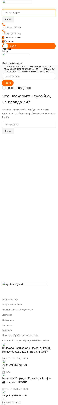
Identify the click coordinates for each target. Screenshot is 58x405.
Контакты (7, 325)
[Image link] (24, 289)
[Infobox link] (29, 366)
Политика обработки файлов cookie (20, 335)
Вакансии (7, 330)
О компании (8, 319)
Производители (10, 299)
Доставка (7, 314)
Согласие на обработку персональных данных (25, 340)
